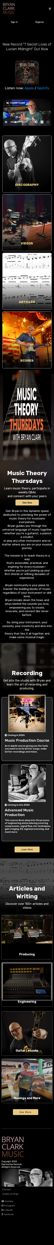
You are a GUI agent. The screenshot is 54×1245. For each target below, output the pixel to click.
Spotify (43, 88)
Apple (29, 88)
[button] (49, 9)
